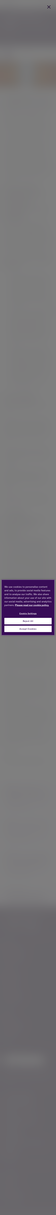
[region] (28, 607)
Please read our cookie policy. (32, 605)
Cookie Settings (28, 613)
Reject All (28, 621)
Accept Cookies (28, 629)
